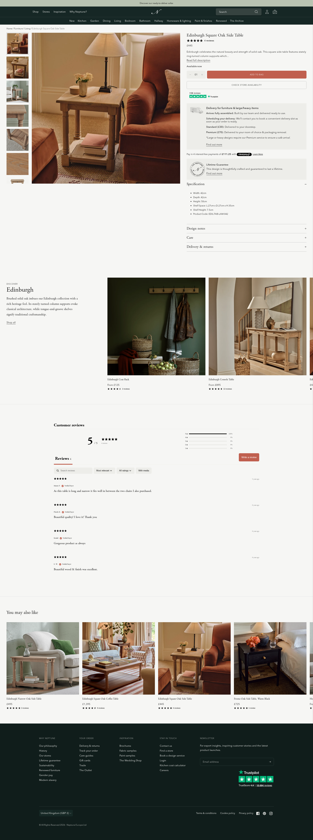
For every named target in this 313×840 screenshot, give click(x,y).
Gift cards (84, 760)
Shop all (11, 322)
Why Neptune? (78, 11)
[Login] (267, 11)
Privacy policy (246, 813)
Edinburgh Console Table (221, 379)
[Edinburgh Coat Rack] (156, 326)
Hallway (158, 20)
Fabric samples (127, 750)
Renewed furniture (49, 770)
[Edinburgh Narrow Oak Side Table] (43, 658)
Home (9, 28)
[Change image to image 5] (18, 140)
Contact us (166, 745)
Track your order (88, 750)
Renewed (221, 20)
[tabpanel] (156, 522)
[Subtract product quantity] (202, 74)
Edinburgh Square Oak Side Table (175, 699)
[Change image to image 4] (18, 116)
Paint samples (127, 755)
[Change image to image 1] (17, 43)
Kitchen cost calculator (173, 765)
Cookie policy (227, 813)
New (72, 20)
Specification (196, 184)
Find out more (214, 144)
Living (117, 20)
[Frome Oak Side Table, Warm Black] (270, 658)
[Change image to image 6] (18, 164)
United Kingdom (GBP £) (55, 813)
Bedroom (130, 20)
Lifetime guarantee (49, 760)
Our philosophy (48, 745)
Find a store (166, 750)
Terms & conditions (206, 813)
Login (163, 760)
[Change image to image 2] (18, 68)
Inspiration (60, 11)
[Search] (256, 11)
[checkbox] (144, 471)
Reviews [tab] (63, 458)
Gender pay (46, 775)
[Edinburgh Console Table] (257, 326)
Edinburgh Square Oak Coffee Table (100, 699)
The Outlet (85, 770)
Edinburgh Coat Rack (118, 379)
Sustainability (46, 765)
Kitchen (82, 20)
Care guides (86, 755)
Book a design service (172, 755)
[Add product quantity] (190, 74)
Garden (94, 20)
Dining (106, 20)
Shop (36, 11)
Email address (210, 758)
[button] (208, 434)
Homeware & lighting (179, 20)
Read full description (198, 60)
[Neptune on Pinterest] (264, 814)
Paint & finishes (203, 20)
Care (190, 237)
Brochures (125, 745)
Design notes (196, 228)
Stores (46, 11)
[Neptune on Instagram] (271, 814)
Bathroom (144, 20)
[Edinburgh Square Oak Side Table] (194, 658)
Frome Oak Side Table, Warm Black (252, 699)
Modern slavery (47, 780)
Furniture (18, 28)
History (43, 750)
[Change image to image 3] (18, 92)
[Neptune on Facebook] (258, 814)
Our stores (45, 755)
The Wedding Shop (130, 760)
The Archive (237, 20)
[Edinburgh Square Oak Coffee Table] (118, 658)
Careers (164, 770)
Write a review (249, 457)
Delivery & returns (200, 247)
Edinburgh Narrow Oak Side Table (24, 699)
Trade (82, 765)
